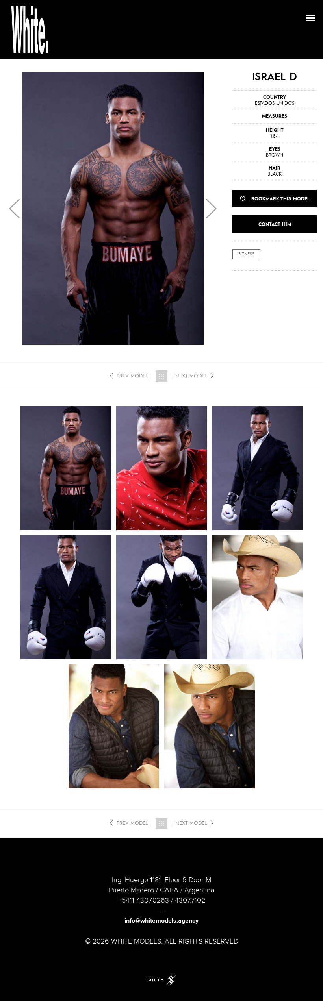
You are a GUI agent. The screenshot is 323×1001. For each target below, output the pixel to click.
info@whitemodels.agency (161, 921)
